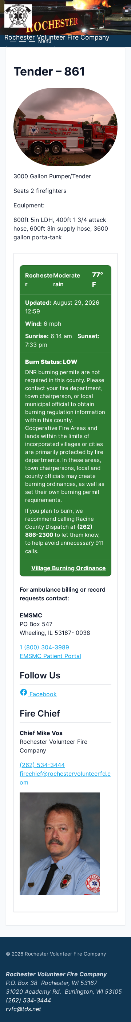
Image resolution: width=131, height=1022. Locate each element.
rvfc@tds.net (23, 1009)
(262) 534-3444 (42, 764)
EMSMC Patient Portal (50, 656)
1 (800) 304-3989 (44, 647)
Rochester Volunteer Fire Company (57, 37)
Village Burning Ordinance (68, 568)
